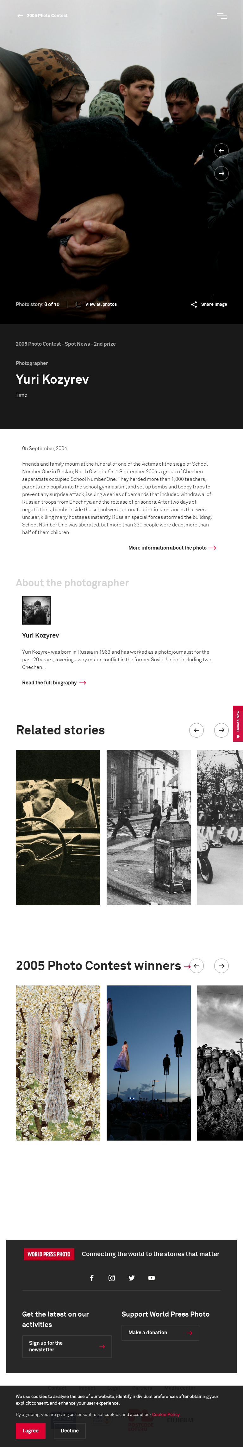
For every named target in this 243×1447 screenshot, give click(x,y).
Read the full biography (49, 682)
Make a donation (147, 1332)
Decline (70, 1430)
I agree (31, 1430)
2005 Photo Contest (47, 16)
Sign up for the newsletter (46, 1346)
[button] (196, 730)
